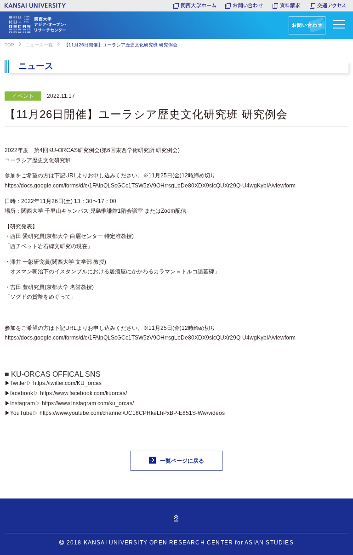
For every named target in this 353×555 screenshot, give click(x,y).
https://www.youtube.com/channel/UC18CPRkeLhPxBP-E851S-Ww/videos (132, 413)
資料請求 (290, 5)
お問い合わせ (248, 5)
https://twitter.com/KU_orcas (67, 383)
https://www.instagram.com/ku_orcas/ (88, 403)
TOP (9, 44)
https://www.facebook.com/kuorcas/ (83, 393)
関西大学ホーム (198, 5)
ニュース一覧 (39, 44)
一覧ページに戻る (182, 461)
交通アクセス (331, 5)
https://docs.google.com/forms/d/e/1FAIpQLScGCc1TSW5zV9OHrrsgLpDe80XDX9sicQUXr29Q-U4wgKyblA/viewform (150, 185)
